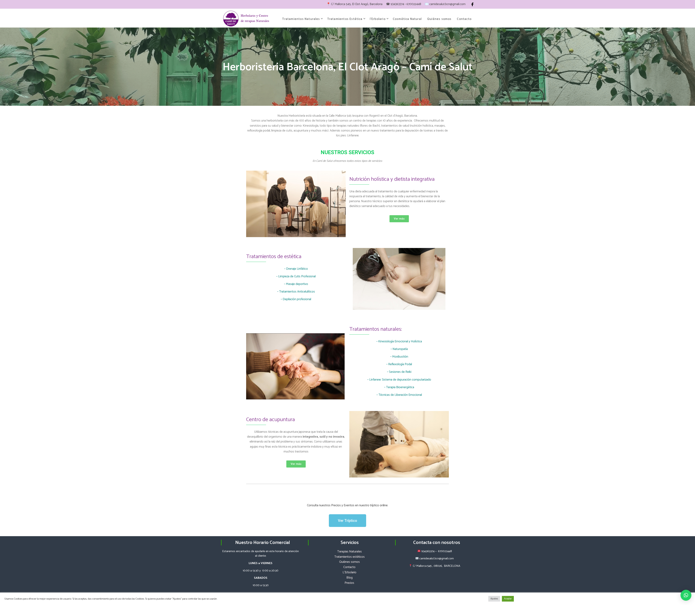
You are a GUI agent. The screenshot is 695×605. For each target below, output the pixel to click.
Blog (349, 577)
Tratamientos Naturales (301, 19)
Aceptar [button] (508, 599)
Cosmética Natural (407, 19)
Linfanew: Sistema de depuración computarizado (400, 379)
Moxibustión (400, 356)
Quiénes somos (439, 19)
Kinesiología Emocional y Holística (400, 341)
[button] (686, 595)
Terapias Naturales (349, 551)
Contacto (464, 19)
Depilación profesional (297, 299)
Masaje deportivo (297, 284)
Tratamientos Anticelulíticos (297, 291)
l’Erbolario (378, 19)
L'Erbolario (349, 572)
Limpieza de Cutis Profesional (297, 276)
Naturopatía (400, 349)
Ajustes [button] (494, 599)
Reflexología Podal (400, 364)
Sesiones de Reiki (400, 371)
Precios (349, 583)
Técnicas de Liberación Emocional (400, 394)
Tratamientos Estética (345, 19)
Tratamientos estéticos (349, 557)
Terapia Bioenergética (400, 387)
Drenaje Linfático (297, 268)
